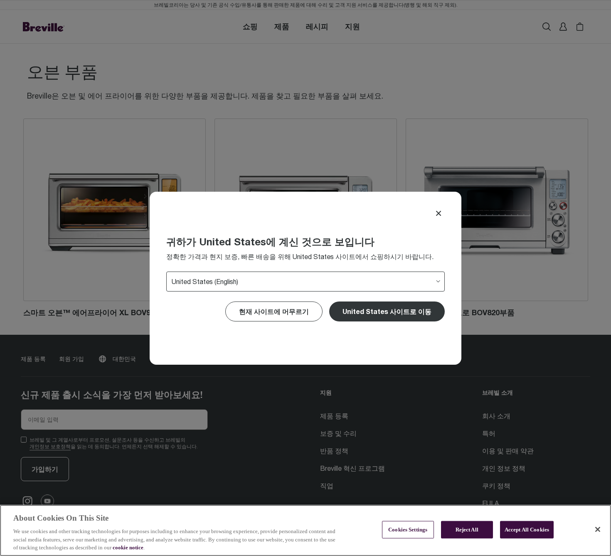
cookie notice (128, 547)
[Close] (438, 213)
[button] (387, 311)
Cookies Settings (407, 529)
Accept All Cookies (527, 529)
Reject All (467, 529)
